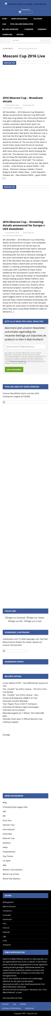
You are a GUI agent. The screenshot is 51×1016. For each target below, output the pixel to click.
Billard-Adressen (10, 29)
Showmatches (9, 851)
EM (4, 816)
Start (4, 19)
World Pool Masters (11, 878)
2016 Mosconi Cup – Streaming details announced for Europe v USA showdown (24, 225)
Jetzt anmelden (14, 369)
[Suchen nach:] (25, 40)
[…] (4, 178)
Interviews (7, 834)
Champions (7, 34)
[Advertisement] (25, 761)
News (5, 847)
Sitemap (23, 1004)
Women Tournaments (12, 869)
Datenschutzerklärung (18, 361)
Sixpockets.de (28, 105)
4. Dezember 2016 (12, 105)
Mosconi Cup (9, 838)
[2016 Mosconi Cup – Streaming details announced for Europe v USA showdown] (25, 202)
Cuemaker (28, 29)
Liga (4, 24)
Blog (5, 802)
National (6, 843)
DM (4, 811)
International (9, 829)
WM (4, 865)
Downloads (7, 919)
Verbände (42, 29)
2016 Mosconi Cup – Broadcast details (23, 99)
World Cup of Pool (11, 874)
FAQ (4, 923)
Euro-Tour (7, 820)
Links (5, 940)
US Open (7, 860)
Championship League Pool (15, 807)
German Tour (9, 825)
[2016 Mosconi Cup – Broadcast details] (25, 78)
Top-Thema (8, 856)
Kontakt (5, 1004)
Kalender (37, 19)
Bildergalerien (8, 902)
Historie (6, 928)
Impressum (29, 1008)
